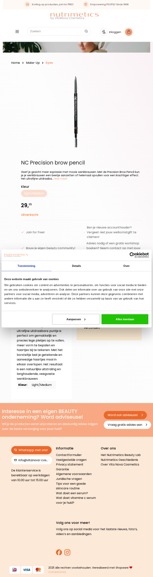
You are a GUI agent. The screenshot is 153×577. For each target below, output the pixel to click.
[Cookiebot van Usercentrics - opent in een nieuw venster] (132, 255)
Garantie (62, 469)
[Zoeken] (86, 31)
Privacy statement (69, 464)
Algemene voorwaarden (74, 474)
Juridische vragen (69, 479)
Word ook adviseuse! (123, 415)
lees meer (60, 179)
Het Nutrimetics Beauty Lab (121, 455)
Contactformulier (69, 455)
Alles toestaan (125, 319)
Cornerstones (57, 572)
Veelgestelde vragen (71, 460)
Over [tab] (126, 265)
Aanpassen (73, 319)
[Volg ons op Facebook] (59, 553)
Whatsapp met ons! (33, 450)
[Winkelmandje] (131, 32)
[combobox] (54, 31)
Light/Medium (35, 194)
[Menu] (17, 32)
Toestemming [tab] (26, 265)
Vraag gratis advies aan (125, 425)
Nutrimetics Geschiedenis (119, 460)
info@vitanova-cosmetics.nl (35, 460)
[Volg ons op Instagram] (67, 553)
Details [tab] (76, 265)
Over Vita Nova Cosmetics (120, 464)
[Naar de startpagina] (74, 16)
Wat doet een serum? (72, 493)
